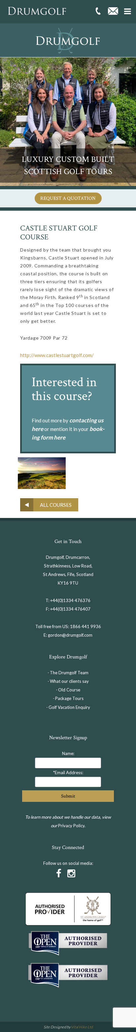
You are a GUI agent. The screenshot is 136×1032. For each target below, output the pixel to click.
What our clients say (69, 681)
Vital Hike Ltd (82, 1027)
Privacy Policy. (71, 825)
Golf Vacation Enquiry (69, 707)
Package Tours (69, 698)
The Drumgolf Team (69, 672)
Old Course (69, 689)
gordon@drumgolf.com (70, 635)
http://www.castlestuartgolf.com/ (57, 355)
